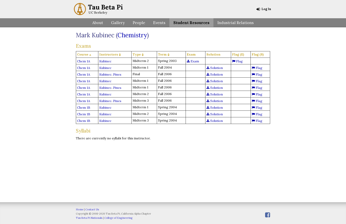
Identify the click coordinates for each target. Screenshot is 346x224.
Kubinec (105, 61)
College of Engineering (118, 218)
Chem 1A (83, 61)
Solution (216, 68)
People (139, 22)
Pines (117, 74)
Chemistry (132, 35)
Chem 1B (83, 107)
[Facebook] (267, 215)
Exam (194, 61)
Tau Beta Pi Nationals (89, 218)
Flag (239, 61)
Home (79, 209)
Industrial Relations (235, 22)
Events (159, 22)
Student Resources (191, 22)
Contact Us (92, 209)
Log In (266, 9)
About (97, 22)
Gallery (118, 22)
